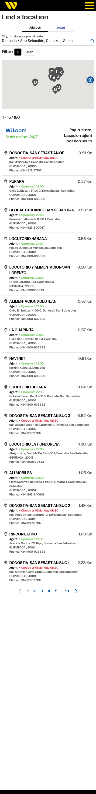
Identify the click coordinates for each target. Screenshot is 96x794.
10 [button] (67, 591)
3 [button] (42, 591)
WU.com (16, 130)
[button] (75, 591)
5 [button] (56, 591)
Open (29, 52)
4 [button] (49, 591)
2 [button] (34, 591)
